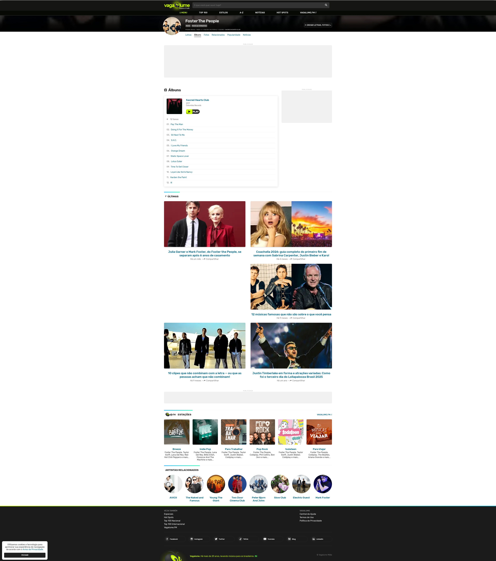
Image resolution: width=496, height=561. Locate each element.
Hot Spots (282, 12)
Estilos (223, 12)
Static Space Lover (180, 156)
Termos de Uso (307, 517)
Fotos (206, 35)
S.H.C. (174, 140)
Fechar (24, 555)
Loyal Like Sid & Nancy (181, 172)
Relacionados (218, 35)
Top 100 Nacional (172, 520)
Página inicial (190, 30)
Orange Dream (178, 151)
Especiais (168, 514)
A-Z (241, 12)
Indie (188, 26)
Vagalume (177, 5)
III (171, 182)
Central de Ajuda (308, 514)
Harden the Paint (178, 177)
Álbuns (221, 30)
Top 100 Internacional (174, 524)
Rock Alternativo (199, 26)
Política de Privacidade (311, 520)
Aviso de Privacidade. (33, 549)
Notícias (260, 12)
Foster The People (202, 20)
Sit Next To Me (178, 135)
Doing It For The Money (182, 129)
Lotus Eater (176, 161)
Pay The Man (177, 124)
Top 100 (203, 12)
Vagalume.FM (307, 12)
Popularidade (233, 35)
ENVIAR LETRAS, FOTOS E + (319, 25)
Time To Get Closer (179, 166)
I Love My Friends (179, 145)
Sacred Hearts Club (197, 100)
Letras (188, 35)
